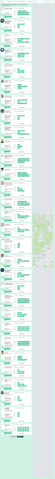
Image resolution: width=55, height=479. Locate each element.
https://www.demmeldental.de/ (9, 331)
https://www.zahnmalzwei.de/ (9, 57)
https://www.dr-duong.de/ (8, 149)
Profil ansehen (7, 45)
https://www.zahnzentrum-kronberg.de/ (9, 373)
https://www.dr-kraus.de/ (8, 28)
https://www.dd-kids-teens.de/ (9, 163)
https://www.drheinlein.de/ (8, 386)
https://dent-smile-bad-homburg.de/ (9, 277)
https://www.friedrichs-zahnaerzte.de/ (9, 346)
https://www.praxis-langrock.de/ (9, 218)
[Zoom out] (51, 7)
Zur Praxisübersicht (8, 16)
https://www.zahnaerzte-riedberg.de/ (9, 303)
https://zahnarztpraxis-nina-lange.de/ (9, 205)
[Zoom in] (51, 5)
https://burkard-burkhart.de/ (8, 289)
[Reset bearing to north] (51, 8)
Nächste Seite (20, 436)
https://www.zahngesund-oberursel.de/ (9, 14)
